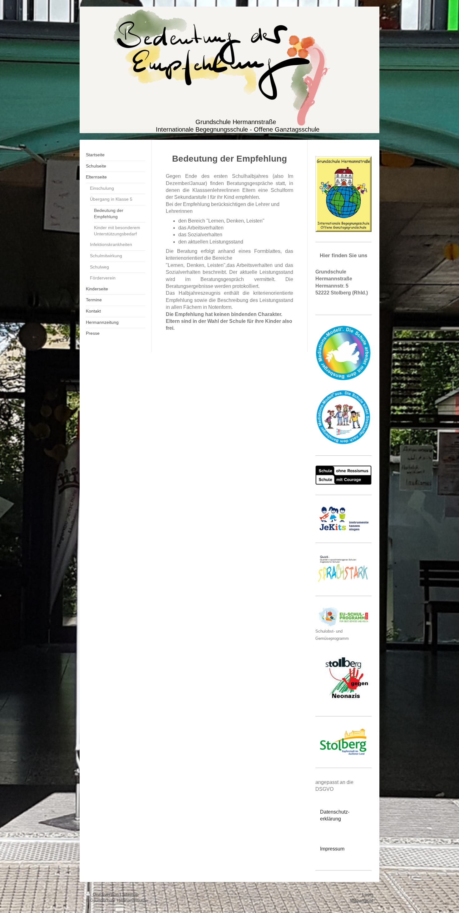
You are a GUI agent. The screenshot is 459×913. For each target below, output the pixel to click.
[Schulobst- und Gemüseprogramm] (343, 617)
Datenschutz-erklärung (334, 815)
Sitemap (130, 894)
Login (367, 894)
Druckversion (105, 894)
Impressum (332, 848)
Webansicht (361, 900)
